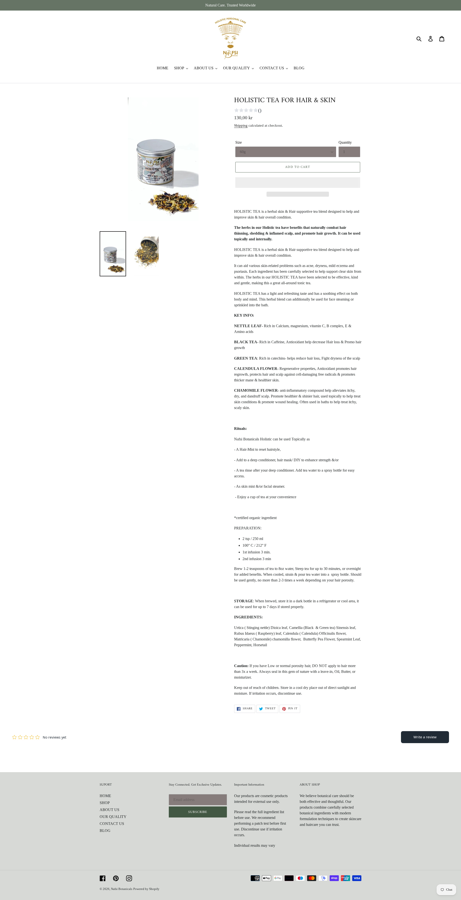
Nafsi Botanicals (121, 889)
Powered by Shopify (146, 889)
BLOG (105, 831)
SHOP (105, 803)
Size (238, 142)
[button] (297, 182)
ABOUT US (109, 810)
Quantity (345, 142)
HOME (105, 796)
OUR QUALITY (113, 817)
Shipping (241, 125)
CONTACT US (112, 824)
